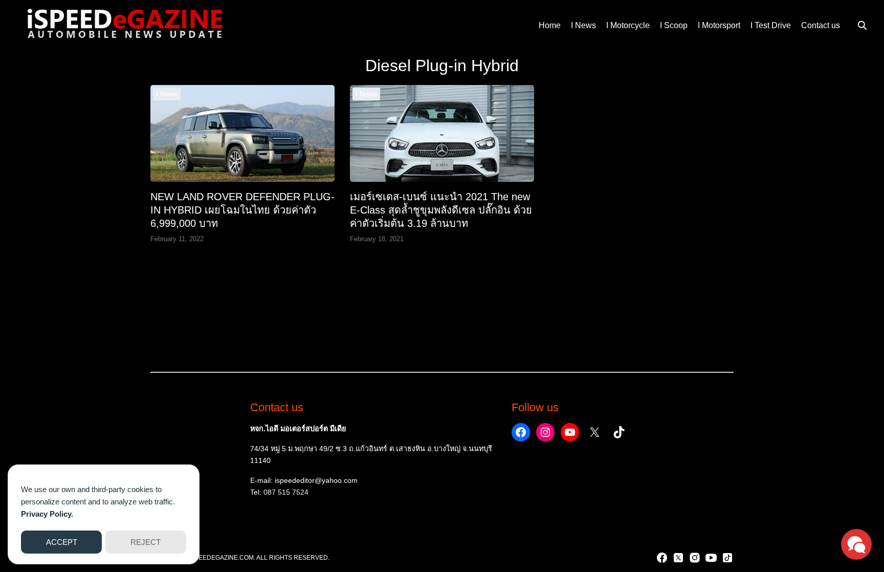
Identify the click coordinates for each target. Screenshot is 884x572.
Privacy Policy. (47, 514)
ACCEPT (61, 542)
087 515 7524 (285, 492)
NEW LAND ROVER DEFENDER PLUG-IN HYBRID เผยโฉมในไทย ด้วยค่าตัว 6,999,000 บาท (242, 210)
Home (550, 25)
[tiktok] (727, 558)
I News (583, 25)
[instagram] (695, 558)
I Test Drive (770, 25)
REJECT (145, 542)
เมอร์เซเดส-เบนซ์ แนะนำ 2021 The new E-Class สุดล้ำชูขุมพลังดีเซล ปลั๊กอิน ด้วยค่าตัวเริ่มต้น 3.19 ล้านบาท (441, 210)
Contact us (820, 25)
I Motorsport (719, 25)
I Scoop (674, 25)
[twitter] (678, 558)
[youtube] (711, 558)
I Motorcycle (628, 25)
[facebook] (662, 558)
